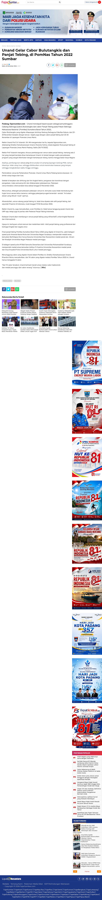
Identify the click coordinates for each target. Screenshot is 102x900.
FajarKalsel (95, 894)
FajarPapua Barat (82, 897)
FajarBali (41, 897)
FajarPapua (70, 897)
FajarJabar (38, 892)
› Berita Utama (10, 46)
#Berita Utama (7, 281)
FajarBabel (10, 892)
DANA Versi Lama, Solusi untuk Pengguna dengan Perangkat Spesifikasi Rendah (88, 777)
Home (4, 46)
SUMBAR (79, 40)
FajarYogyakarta (69, 892)
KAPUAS (38, 40)
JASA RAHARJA (50, 40)
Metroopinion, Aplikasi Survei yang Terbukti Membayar (87, 798)
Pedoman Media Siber (33, 884)
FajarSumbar (8, 890)
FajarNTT (33, 897)
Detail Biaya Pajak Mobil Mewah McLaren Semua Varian (88, 802)
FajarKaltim (16, 897)
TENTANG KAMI (15, 40)
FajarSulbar (90, 892)
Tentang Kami (17, 884)
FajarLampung (92, 890)
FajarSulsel (32, 894)
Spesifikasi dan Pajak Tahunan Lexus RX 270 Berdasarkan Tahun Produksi (88, 814)
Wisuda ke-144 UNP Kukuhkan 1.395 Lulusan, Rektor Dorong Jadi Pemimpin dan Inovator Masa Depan (85, 829)
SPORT (60, 40)
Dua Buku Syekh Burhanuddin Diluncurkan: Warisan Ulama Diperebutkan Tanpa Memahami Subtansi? (86, 838)
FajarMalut (61, 897)
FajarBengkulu (79, 890)
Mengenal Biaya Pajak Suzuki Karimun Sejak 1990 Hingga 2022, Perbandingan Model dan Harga (88, 784)
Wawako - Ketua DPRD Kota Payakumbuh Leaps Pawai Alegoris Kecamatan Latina (90, 864)
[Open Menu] (99, 2)
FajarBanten (20, 892)
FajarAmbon (55, 894)
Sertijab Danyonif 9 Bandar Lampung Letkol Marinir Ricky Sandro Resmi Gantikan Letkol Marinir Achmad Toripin (87, 764)
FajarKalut (65, 894)
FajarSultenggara (20, 894)
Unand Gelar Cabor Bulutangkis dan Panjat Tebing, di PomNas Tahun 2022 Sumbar (37, 54)
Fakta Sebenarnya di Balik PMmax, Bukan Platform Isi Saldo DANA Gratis (88, 771)
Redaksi (5, 884)
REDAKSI (4, 40)
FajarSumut (27, 890)
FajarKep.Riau (39, 890)
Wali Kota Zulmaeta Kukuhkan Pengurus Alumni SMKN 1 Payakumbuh (90, 855)
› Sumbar (18, 46)
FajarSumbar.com (27, 886)
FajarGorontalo (43, 894)
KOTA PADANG (90, 40)
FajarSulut (81, 892)
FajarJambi (58, 890)
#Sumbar (17, 281)
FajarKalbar (74, 894)
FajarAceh (18, 890)
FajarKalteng (84, 894)
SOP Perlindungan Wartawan (57, 884)
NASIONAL (69, 40)
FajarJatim (58, 892)
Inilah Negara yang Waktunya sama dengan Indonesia (87, 757)
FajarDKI (29, 892)
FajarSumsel (68, 890)
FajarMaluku (50, 897)
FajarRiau (48, 890)
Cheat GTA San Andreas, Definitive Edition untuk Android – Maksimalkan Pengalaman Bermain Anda (89, 791)
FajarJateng (48, 892)
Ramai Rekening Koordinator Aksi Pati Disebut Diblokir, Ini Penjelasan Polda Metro (91, 845)
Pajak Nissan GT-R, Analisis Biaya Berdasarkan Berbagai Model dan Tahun (88, 808)
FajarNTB (25, 897)
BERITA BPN (28, 40)
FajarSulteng (7, 894)
